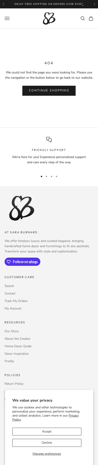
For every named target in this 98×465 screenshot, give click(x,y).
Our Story (12, 331)
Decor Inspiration (17, 354)
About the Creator (17, 339)
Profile (9, 361)
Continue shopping (49, 90)
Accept (47, 431)
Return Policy (14, 384)
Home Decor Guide (18, 346)
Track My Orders (16, 301)
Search (9, 286)
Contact (10, 293)
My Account (13, 308)
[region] (49, 152)
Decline (47, 442)
